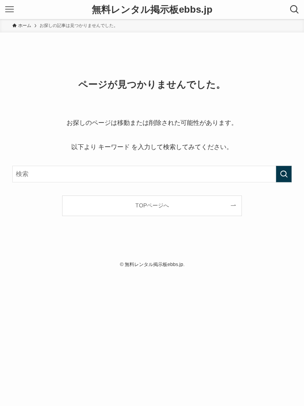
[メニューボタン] (9, 9)
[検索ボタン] (294, 9)
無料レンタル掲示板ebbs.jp (152, 9)
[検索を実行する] (284, 174)
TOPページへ (152, 205)
